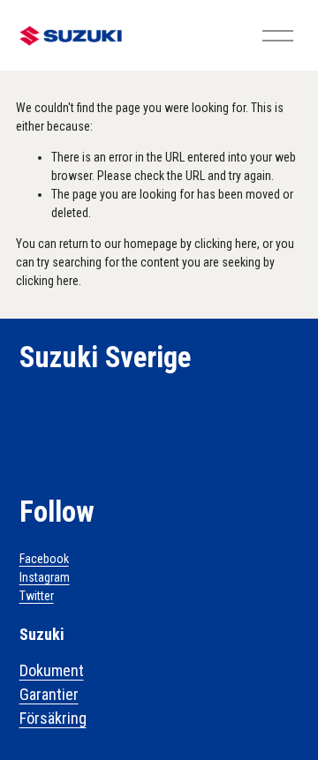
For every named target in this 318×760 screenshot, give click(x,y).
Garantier (49, 694)
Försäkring (53, 718)
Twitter (36, 596)
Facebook (44, 559)
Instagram (44, 577)
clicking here (225, 244)
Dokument (51, 670)
